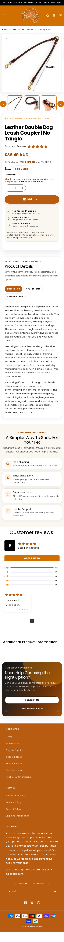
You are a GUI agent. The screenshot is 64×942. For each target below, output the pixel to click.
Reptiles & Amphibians (18, 776)
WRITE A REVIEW (32, 558)
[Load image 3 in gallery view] (49, 103)
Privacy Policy (13, 802)
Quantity (10, 174)
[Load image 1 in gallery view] (15, 103)
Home (4, 29)
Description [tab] (13, 288)
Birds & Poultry (14, 763)
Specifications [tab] (15, 296)
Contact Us (32, 700)
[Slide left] (3, 104)
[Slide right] (60, 104)
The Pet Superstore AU (34, 926)
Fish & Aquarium (15, 770)
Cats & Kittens (14, 756)
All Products (12, 743)
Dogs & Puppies (14, 750)
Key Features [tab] (33, 288)
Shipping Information (17, 815)
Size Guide (21, 169)
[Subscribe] (54, 891)
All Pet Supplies (17, 29)
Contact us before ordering (34, 235)
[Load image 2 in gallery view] (32, 103)
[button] (3, 16)
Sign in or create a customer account (25, 179)
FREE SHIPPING (27, 162)
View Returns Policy (32, 708)
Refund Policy (13, 809)
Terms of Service (15, 795)
